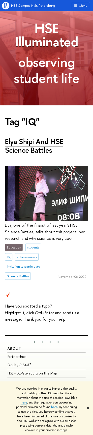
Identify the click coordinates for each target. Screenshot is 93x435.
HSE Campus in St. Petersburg (33, 5)
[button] (34, 342)
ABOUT (14, 348)
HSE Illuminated (46, 35)
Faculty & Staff (19, 365)
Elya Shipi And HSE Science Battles (34, 146)
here (24, 402)
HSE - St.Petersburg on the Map (32, 373)
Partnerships (16, 356)
